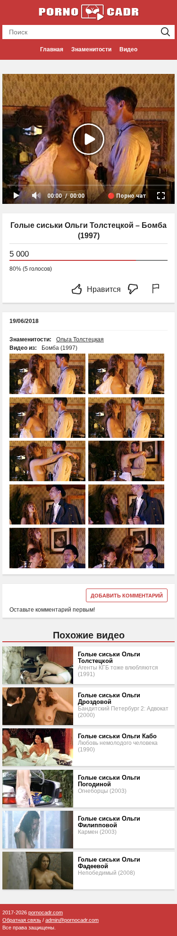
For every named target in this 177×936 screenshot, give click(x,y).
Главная (51, 49)
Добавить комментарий (127, 595)
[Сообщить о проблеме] (158, 290)
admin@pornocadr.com (72, 920)
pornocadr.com (45, 912)
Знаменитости (91, 49)
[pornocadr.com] (89, 11)
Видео (128, 49)
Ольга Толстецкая (80, 339)
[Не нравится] (135, 290)
